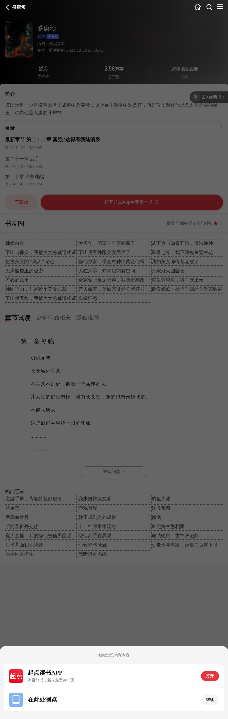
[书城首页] (198, 7)
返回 (8, 7)
